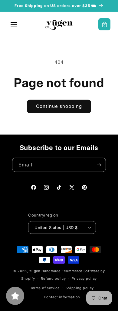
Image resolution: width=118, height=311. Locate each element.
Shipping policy (80, 288)
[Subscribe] (99, 165)
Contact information (62, 297)
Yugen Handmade (45, 271)
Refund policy (53, 278)
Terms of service (45, 288)
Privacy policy (84, 278)
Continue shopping (59, 106)
